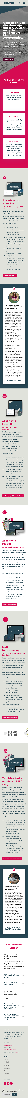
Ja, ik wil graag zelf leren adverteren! (13, 495)
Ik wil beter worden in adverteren (12, 858)
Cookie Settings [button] (6, 1094)
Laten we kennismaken (10, 275)
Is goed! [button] (14, 1094)
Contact (6, 1073)
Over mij (6, 1065)
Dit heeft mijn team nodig (10, 717)
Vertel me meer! (8, 59)
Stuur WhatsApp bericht (10, 1049)
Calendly (17, 1052)
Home (6, 1059)
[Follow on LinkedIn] (11, 1083)
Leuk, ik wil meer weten (9, 604)
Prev (5, 733)
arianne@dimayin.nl (9, 1045)
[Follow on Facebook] (5, 1083)
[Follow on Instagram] (8, 1083)
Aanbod (6, 1062)
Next (25, 733)
